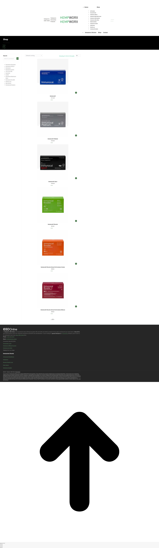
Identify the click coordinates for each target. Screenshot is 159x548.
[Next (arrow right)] (1, 546)
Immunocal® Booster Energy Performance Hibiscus (53, 309)
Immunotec (65, 333)
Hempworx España (7, 367)
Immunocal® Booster (53, 224)
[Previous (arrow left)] (0, 546)
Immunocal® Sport (52, 181)
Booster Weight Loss (8, 362)
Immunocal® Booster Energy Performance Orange (53, 267)
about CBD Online (20, 335)
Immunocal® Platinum (53, 138)
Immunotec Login (7, 343)
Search (5, 55)
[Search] (17, 58)
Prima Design (17, 371)
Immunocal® (53, 96)
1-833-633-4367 (44, 1)
